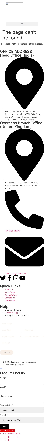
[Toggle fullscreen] (7, 437)
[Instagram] (16, 278)
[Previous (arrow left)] (2, 440)
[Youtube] (22, 278)
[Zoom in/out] (2, 437)
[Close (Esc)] (16, 437)
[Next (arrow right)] (7, 440)
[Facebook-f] (9, 278)
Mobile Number (7, 396)
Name (3, 378)
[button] (22, 24)
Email (3, 387)
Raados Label (6, 405)
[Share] (11, 437)
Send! (4, 426)
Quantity (4, 415)
